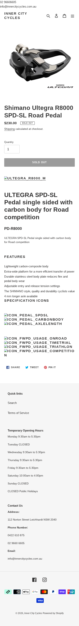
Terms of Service (18, 413)
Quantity (9, 142)
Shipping (9, 128)
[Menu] (72, 16)
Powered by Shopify (53, 613)
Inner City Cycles (15, 16)
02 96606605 (8, 2)
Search (12, 402)
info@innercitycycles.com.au (18, 6)
